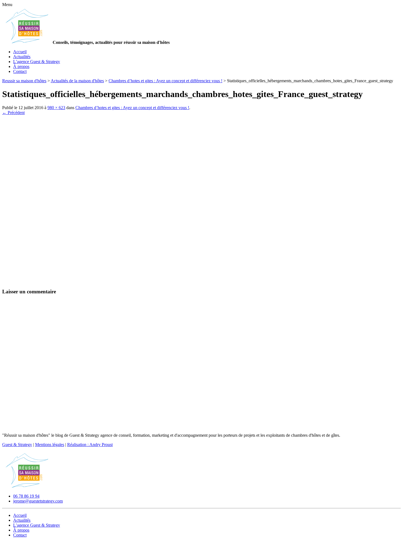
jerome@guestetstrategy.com (38, 501)
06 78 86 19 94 (26, 496)
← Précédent (13, 112)
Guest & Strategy (17, 444)
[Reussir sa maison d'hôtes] (27, 486)
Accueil (20, 51)
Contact (20, 71)
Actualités (21, 56)
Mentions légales (49, 444)
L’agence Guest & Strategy (36, 61)
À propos (21, 66)
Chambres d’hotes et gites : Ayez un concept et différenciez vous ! (132, 107)
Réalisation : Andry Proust (90, 444)
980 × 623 (56, 107)
